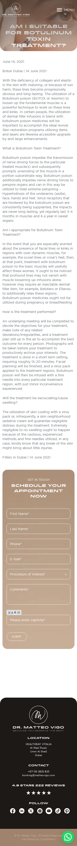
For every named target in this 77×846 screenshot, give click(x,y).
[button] (68, 837)
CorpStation (47, 839)
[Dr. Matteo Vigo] (16, 10)
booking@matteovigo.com (38, 775)
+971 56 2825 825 (38, 771)
